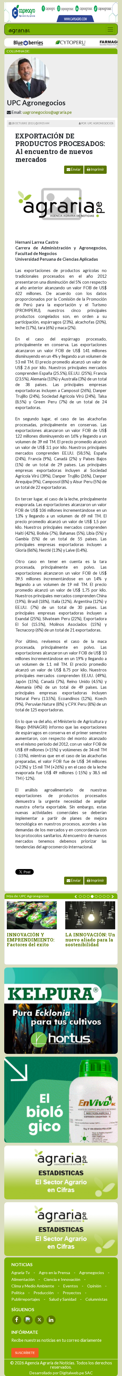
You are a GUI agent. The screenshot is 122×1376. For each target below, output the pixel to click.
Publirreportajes (25, 1299)
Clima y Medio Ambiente (32, 1285)
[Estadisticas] (61, 1172)
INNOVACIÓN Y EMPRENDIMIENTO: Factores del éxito (30, 939)
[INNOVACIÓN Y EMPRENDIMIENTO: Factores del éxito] (32, 915)
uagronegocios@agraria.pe (47, 112)
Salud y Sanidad (62, 1299)
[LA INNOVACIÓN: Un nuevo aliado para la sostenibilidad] (90, 915)
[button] (80, 896)
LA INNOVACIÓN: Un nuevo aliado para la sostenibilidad (90, 939)
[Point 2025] (61, 1100)
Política (17, 1292)
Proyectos (72, 1292)
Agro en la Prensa (54, 1272)
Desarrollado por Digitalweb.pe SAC (61, 1372)
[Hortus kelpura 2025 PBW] (61, 1011)
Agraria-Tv (20, 1272)
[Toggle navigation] (110, 29)
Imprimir (97, 169)
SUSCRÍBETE (25, 1353)
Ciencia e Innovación (62, 1279)
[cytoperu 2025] (59, 42)
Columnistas (96, 1299)
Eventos (70, 1285)
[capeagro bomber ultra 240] (61, 12)
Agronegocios (91, 1272)
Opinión (94, 1285)
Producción (43, 1292)
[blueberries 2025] (17, 42)
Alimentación (23, 1279)
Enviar (75, 169)
